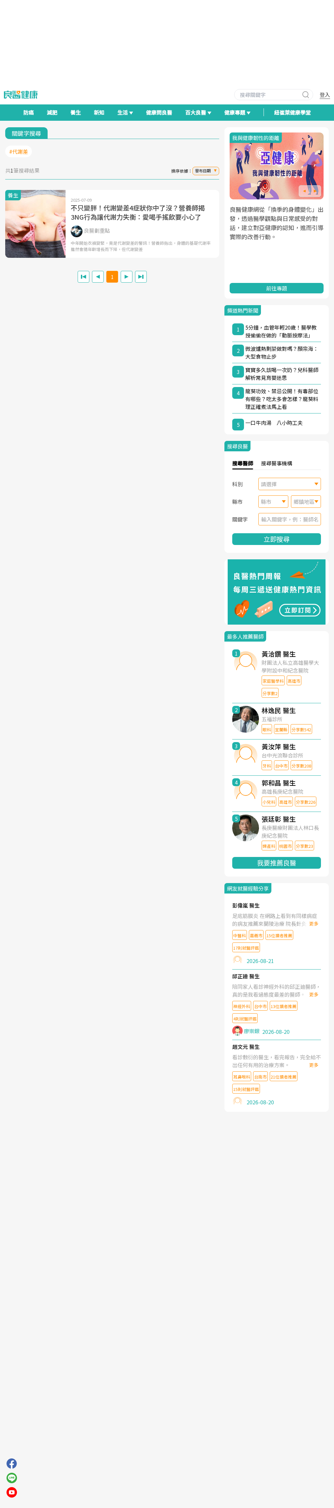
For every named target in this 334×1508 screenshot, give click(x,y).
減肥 (52, 112)
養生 (75, 112)
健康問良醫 (159, 112)
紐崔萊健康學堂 (292, 112)
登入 (325, 95)
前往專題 (276, 288)
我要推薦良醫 (276, 862)
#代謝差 (18, 151)
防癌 (28, 112)
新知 (99, 112)
